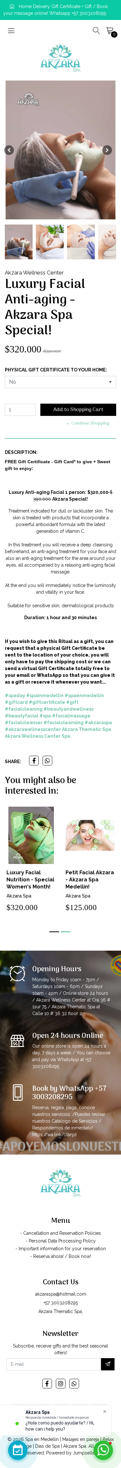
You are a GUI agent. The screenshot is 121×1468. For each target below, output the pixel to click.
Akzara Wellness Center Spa (37, 736)
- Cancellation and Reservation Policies (60, 1233)
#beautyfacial (21, 715)
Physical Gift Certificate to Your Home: (56, 369)
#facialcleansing (64, 722)
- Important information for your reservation (60, 1248)
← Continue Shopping (87, 423)
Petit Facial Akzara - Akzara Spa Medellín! (90, 879)
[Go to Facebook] (47, 1383)
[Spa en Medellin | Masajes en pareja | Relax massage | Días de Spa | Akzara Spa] (60, 58)
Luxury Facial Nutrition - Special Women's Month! (30, 879)
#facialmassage (71, 715)
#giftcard (16, 702)
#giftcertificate (47, 702)
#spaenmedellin (84, 695)
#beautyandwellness (69, 709)
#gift (72, 702)
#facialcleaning (24, 709)
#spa (45, 715)
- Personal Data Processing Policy (60, 1240)
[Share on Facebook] (33, 760)
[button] (9, 150)
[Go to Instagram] (60, 1383)
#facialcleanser (24, 722)
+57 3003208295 (61, 1302)
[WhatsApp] (74, 1383)
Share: (13, 761)
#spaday (15, 695)
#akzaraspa (98, 722)
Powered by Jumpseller (71, 1452)
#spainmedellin (45, 695)
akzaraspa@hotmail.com (60, 1294)
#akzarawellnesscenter (33, 729)
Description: (21, 452)
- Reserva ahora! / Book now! (60, 1256)
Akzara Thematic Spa (86, 729)
